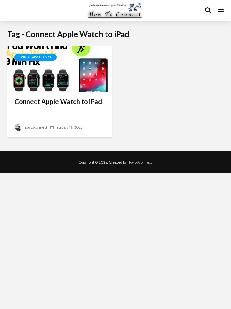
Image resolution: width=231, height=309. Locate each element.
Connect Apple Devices (35, 57)
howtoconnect (35, 127)
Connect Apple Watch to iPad (58, 101)
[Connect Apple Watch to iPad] (59, 69)
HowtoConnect (140, 162)
